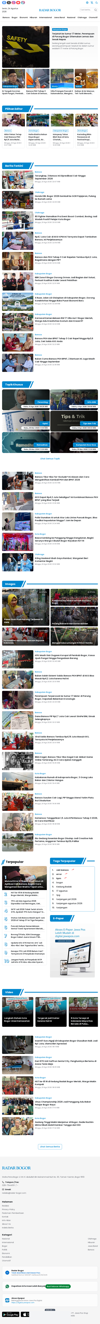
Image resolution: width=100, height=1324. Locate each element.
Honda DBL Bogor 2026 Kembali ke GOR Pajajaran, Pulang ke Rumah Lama (65, 197)
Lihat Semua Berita (50, 1146)
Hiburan (91, 1242)
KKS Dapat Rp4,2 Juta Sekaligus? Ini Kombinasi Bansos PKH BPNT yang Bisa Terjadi (66, 499)
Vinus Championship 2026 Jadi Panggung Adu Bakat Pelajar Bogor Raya (63, 1103)
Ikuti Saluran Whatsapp (58, 1286)
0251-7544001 (8, 1185)
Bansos (38, 172)
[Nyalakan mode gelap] (96, 2)
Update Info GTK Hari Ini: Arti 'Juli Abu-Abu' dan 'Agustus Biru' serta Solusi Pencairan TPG (27, 945)
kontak (5, 1216)
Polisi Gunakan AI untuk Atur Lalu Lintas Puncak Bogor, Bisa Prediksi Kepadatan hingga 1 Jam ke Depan (66, 519)
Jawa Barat (93, 1246)
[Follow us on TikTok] (23, 2)
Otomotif (6, 1260)
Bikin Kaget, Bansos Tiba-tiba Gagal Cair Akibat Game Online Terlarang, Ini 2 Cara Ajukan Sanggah (64, 758)
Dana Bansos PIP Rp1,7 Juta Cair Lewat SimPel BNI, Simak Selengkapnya (65, 718)
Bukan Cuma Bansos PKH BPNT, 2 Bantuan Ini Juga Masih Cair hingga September (65, 360)
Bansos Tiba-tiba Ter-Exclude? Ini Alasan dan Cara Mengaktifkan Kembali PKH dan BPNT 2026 (62, 478)
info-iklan (6, 1220)
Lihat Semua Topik (50, 458)
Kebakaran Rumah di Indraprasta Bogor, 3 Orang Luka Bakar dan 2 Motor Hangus (64, 779)
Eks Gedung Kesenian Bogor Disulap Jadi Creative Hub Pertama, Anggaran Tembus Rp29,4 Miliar (64, 840)
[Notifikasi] (92, 2)
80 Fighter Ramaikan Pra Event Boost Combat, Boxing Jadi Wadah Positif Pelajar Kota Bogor (66, 218)
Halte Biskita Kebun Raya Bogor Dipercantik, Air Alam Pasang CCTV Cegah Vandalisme (38, 139)
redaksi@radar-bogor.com (14, 1193)
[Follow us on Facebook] (4, 2)
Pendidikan (7, 1257)
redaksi (5, 1205)
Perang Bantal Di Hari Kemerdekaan (70, 623)
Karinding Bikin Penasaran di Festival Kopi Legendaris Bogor (85, 138)
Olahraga (39, 192)
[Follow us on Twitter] (9, 2)
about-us (6, 1224)
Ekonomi (6, 1253)
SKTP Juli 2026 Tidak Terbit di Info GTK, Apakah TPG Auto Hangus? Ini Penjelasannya (27, 912)
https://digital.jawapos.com (22, 1302)
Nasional (6, 1238)
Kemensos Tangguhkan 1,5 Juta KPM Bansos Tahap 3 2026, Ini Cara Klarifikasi (66, 819)
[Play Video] (17, 1005)
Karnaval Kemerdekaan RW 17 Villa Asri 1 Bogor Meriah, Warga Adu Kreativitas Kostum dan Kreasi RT (64, 319)
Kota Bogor (40, 534)
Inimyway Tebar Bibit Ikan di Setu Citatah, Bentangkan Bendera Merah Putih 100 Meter (61, 140)
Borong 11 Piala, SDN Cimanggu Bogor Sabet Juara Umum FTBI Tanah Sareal (25, 937)
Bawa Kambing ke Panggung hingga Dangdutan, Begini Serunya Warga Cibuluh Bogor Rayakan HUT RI (64, 539)
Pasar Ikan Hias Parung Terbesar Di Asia (23, 621)
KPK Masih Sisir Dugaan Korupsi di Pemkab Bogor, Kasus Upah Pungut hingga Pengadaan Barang (65, 657)
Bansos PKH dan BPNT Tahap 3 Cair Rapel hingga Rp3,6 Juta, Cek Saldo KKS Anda (64, 340)
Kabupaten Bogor (43, 273)
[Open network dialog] (87, 2)
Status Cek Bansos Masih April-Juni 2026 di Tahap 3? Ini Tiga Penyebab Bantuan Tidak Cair (28, 920)
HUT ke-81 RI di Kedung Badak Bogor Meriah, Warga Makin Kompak (25, 895)
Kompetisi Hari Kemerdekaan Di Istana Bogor (71, 601)
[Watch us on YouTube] (18, 2)
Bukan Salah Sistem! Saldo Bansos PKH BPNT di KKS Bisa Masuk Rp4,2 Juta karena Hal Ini (64, 677)
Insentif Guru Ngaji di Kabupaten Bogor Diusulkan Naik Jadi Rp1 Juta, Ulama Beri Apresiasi (66, 1042)
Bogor (4, 1246)
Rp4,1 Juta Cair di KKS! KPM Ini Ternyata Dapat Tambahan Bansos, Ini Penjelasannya (66, 238)
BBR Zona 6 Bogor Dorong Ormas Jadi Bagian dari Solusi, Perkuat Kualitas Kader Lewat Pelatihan (65, 279)
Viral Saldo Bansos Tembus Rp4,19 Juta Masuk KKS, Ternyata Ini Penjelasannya (62, 738)
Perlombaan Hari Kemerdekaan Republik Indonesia (24, 641)
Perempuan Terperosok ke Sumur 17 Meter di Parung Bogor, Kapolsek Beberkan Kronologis (63, 697)
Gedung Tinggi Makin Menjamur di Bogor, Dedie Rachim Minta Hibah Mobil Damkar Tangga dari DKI (64, 1124)
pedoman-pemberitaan (13, 1213)
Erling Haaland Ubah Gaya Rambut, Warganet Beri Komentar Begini (61, 560)
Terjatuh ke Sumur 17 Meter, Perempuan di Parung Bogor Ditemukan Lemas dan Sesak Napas (73, 36)
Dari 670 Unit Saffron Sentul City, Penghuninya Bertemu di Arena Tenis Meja (65, 1063)
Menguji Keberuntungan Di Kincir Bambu (72, 643)
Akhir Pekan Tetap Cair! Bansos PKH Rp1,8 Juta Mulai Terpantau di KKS (12, 138)
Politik (4, 1249)
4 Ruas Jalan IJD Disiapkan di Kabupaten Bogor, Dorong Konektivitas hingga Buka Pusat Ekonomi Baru (65, 299)
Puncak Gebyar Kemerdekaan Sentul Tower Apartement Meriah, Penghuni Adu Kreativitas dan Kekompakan (27, 930)
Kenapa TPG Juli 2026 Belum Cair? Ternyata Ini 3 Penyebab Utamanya (28, 952)
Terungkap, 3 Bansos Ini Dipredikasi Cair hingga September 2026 (60, 177)
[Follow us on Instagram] (13, 2)
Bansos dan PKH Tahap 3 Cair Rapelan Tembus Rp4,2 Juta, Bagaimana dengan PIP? (66, 258)
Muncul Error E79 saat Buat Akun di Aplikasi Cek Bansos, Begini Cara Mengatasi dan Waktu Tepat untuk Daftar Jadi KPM (24, 885)
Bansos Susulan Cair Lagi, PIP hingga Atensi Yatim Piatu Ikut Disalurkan (64, 799)
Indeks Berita (8, 1227)
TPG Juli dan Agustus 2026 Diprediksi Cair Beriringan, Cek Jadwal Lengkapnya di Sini (25, 903)
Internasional (8, 1242)
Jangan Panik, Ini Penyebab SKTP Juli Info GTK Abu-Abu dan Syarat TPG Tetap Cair (27, 962)
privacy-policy (8, 1209)
